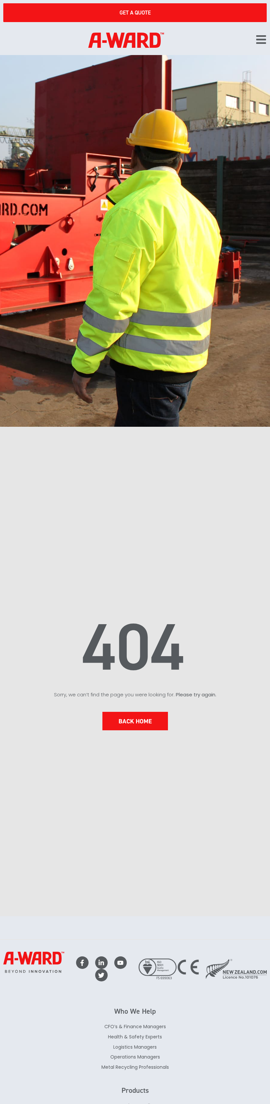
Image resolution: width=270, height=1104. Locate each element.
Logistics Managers (135, 1047)
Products (135, 1090)
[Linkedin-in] (101, 962)
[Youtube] (120, 962)
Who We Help (135, 1011)
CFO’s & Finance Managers (135, 1026)
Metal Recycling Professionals (135, 1067)
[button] (261, 40)
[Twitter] (101, 975)
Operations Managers (135, 1057)
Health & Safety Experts (135, 1036)
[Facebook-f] (82, 962)
